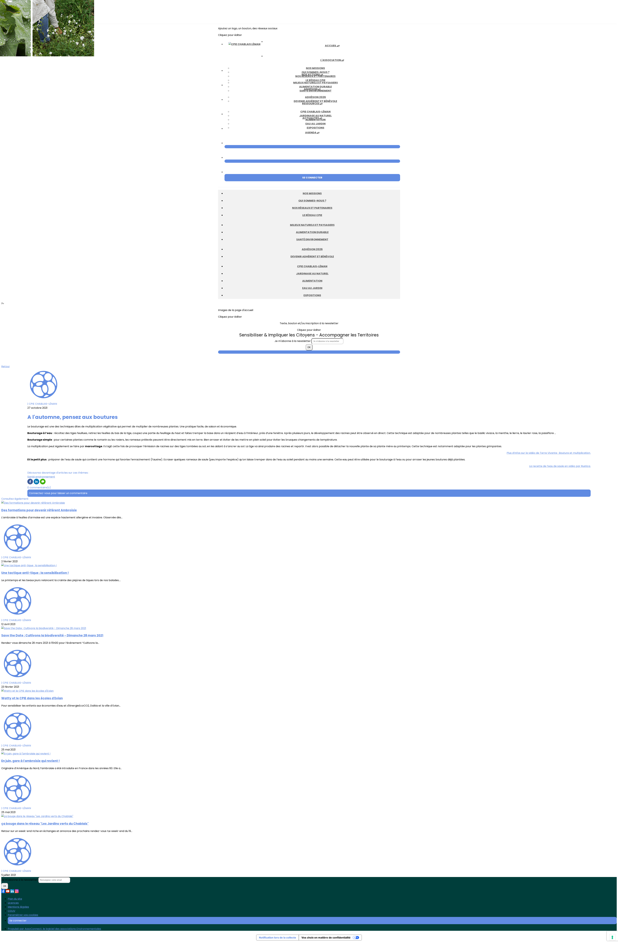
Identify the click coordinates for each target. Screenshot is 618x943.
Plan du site (15, 899)
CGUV (11, 911)
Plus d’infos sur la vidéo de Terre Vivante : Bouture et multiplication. (549, 453)
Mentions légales (18, 907)
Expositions (315, 128)
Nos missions (315, 68)
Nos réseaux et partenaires (312, 208)
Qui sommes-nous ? (315, 72)
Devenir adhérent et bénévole (315, 101)
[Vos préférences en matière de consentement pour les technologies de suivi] (612, 937)
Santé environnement (312, 239)
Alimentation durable (315, 87)
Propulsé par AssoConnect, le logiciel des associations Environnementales (54, 929)
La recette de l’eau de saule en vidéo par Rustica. (560, 466)
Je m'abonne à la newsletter (293, 341)
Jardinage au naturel (315, 116)
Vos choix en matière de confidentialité (326, 937)
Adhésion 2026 (315, 97)
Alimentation (312, 281)
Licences (13, 903)
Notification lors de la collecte (277, 937)
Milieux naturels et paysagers (315, 83)
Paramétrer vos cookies (23, 915)
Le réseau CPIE (315, 80)
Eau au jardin (315, 124)
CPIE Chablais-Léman (315, 111)
